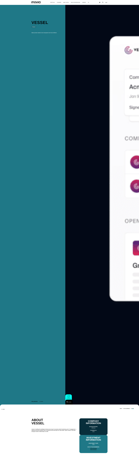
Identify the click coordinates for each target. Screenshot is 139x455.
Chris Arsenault (93, 448)
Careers (84, 2)
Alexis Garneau (93, 449)
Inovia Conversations (75, 2)
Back (4, 409)
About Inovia (66, 2)
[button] (106, 2)
